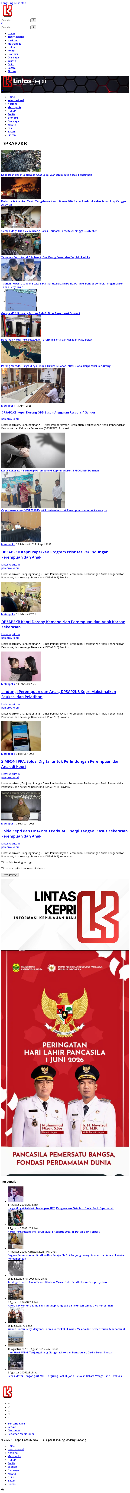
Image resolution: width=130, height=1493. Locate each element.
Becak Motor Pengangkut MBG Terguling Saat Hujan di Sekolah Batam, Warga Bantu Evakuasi (65, 1376)
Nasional (13, 104)
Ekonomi (13, 117)
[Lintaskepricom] (28, 16)
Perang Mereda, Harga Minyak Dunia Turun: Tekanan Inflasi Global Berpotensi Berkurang (55, 366)
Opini (11, 128)
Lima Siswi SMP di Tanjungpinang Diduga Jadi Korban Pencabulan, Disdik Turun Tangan (60, 1352)
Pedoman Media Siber (21, 1434)
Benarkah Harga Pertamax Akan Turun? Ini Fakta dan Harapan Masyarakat (46, 339)
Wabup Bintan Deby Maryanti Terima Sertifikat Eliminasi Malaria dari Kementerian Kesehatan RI (66, 1329)
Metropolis (14, 107)
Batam (12, 131)
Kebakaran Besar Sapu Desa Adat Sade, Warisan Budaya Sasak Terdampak (46, 175)
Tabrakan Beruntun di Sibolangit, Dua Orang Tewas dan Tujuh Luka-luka (45, 257)
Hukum (12, 110)
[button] (33, 20)
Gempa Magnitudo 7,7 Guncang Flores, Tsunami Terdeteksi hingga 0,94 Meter (49, 231)
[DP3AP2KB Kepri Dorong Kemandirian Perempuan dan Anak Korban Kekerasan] (21, 610)
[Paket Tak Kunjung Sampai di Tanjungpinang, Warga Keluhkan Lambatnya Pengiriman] (15, 1298)
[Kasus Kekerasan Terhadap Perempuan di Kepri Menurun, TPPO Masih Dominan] (33, 467)
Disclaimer (14, 1430)
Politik (11, 114)
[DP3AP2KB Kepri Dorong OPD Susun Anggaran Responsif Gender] (33, 402)
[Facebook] (9, 1403)
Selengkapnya (10, 874)
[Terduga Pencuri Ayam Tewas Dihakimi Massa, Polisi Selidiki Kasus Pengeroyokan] (15, 1275)
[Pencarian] (2, 23)
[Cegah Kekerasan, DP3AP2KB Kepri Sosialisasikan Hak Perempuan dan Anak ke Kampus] (33, 506)
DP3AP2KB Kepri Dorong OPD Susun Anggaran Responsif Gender (48, 412)
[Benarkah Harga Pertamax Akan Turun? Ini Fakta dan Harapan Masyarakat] (21, 336)
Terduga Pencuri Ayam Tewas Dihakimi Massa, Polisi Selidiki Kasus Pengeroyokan (57, 1282)
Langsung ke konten (13, 3)
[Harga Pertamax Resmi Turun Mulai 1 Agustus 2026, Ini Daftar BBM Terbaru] (15, 1224)
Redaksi (12, 1427)
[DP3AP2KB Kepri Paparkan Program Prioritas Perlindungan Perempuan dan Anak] (21, 541)
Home (11, 97)
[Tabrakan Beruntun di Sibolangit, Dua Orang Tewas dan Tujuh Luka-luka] (21, 254)
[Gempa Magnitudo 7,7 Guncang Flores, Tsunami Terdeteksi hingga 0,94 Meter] (21, 227)
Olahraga (13, 121)
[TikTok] (9, 1417)
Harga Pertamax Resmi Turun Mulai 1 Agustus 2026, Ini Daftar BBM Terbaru (54, 1231)
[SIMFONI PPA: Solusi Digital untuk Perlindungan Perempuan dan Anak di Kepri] (21, 750)
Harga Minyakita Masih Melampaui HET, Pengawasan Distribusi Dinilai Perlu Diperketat (61, 1208)
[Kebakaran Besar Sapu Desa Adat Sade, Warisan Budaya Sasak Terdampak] (21, 171)
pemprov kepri (10, 419)
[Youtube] (9, 1410)
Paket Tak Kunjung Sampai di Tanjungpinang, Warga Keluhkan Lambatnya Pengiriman (60, 1305)
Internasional (16, 100)
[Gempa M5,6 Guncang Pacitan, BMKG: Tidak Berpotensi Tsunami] (21, 310)
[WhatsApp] (9, 1414)
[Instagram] (9, 1407)
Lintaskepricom (10, 564)
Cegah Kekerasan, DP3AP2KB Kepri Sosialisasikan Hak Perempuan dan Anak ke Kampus (54, 510)
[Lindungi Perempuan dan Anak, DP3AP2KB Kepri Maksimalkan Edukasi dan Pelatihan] (21, 680)
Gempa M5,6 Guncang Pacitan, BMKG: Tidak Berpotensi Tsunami (40, 313)
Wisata (12, 124)
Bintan (12, 135)
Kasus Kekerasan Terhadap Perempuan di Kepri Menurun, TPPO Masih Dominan (50, 470)
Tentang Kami (16, 1423)
